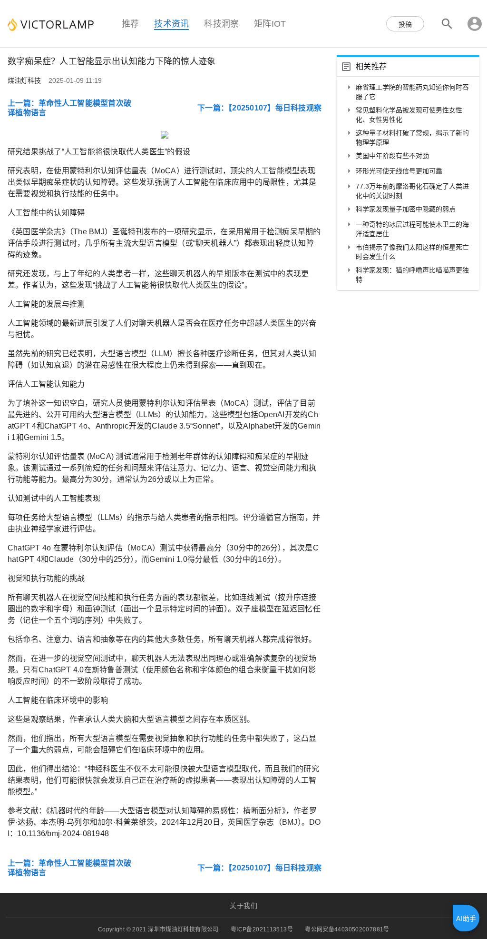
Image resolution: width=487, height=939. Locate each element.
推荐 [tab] (130, 23)
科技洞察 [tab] (221, 23)
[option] (408, 91)
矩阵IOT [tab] (270, 23)
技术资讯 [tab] (171, 23)
